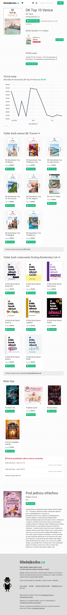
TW (24, 588)
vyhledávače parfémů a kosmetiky (30, 603)
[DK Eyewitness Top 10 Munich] (12, 147)
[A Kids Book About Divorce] (12, 308)
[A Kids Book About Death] (33, 344)
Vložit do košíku (33, 21)
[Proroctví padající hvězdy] (12, 429)
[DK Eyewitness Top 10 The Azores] (12, 184)
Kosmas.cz (51, 465)
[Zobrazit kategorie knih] (22, 3)
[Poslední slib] (12, 395)
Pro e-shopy (23, 586)
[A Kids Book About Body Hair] (12, 271)
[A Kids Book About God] (33, 271)
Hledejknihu (11, 3)
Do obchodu (59, 39)
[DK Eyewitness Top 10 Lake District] (54, 147)
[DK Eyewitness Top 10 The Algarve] (33, 184)
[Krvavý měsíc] (54, 395)
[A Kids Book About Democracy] (54, 271)
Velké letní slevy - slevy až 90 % (15, 469)
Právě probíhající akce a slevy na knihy (25, 458)
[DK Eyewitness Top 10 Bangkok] (12, 220)
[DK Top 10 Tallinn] (54, 184)
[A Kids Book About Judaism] (33, 308)
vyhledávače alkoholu (38, 608)
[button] (37, 3)
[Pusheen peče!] (33, 395)
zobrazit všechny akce (12, 475)
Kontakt (31, 586)
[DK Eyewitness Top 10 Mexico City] (33, 147)
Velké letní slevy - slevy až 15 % (15, 463)
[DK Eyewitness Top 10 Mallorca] (33, 220)
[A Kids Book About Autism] (12, 344)
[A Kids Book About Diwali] (54, 308)
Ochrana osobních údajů (42, 586)
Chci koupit (10, 169)
